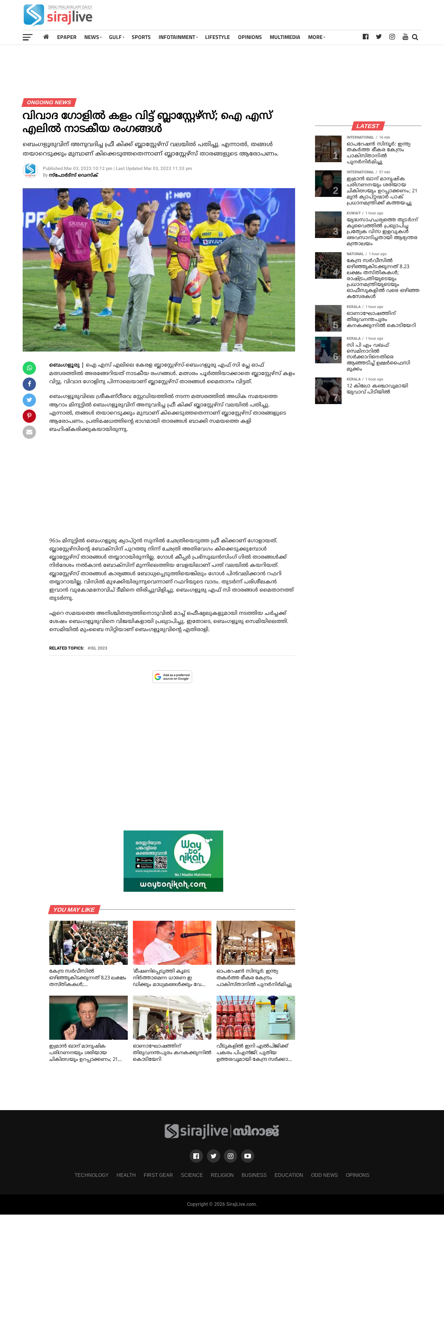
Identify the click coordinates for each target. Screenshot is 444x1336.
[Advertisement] (300, 15)
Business (254, 1175)
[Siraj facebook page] (196, 1156)
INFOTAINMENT (177, 37)
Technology (92, 1175)
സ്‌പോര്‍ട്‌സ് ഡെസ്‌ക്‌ (73, 175)
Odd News (324, 1175)
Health (126, 1175)
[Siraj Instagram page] (230, 1156)
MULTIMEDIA (285, 37)
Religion (222, 1175)
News (91, 37)
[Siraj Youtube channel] (247, 1156)
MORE (315, 37)
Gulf (115, 37)
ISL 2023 (98, 648)
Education (289, 1175)
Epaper (66, 37)
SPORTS (141, 37)
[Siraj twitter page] (213, 1156)
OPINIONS (250, 37)
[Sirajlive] (222, 1138)
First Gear (158, 1175)
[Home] (46, 37)
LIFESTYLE (217, 37)
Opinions (357, 1175)
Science (192, 1175)
